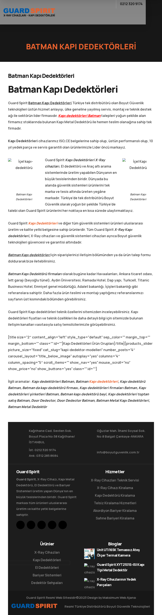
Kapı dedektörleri (103, 381)
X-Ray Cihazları (47, 552)
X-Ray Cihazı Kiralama (115, 487)
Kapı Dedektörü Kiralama (115, 495)
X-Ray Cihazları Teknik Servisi (115, 480)
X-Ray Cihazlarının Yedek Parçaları (116, 582)
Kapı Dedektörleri (43, 223)
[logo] (29, 11)
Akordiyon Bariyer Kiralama (115, 510)
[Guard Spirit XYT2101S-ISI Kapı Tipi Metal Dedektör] (89, 568)
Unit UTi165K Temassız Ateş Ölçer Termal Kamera (118, 552)
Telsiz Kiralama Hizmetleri (115, 503)
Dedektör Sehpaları (47, 582)
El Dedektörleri (47, 567)
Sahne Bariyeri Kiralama (115, 518)
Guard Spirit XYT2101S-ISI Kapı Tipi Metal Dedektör (120, 567)
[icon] (20, 525)
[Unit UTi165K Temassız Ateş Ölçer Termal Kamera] (89, 554)
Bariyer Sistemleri (47, 575)
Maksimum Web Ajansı (119, 597)
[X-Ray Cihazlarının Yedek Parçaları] (89, 583)
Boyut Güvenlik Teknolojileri (128, 606)
